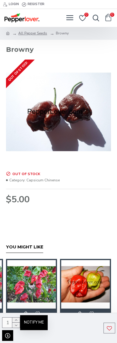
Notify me (34, 322)
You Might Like (24, 247)
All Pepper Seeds (32, 33)
